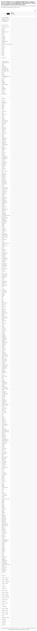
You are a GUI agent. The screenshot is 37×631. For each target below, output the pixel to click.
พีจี (2, 482)
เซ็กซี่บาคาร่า (4, 549)
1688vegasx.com (4, 102)
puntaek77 (3, 333)
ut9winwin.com (4, 429)
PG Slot (6, 590)
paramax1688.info (4, 285)
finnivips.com (4, 190)
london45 (3, 244)
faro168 (3, 186)
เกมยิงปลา (3, 544)
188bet (3, 106)
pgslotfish (3, 314)
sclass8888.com (4, 361)
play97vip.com (4, 320)
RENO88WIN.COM (4, 342)
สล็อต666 (3, 505)
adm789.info (4, 129)
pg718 (3, 296)
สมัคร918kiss (4, 610)
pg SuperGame (4, 292)
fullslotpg (3, 195)
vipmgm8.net (4, 435)
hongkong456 (4, 214)
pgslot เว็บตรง (4, 306)
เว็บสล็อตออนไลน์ (4, 560)
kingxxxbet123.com (5, 234)
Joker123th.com (4, 230)
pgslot (3, 80)
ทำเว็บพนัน (3, 468)
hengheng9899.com (5, 209)
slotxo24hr (3, 381)
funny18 (3, 196)
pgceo (3, 300)
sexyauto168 (4, 363)
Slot (2, 373)
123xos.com (3, 101)
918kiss (3, 65)
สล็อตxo (8, 617)
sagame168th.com (4, 354)
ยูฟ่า (2, 491)
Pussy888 (3, 334)
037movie (3, 100)
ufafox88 (3, 420)
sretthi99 (3, 385)
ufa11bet (3, 410)
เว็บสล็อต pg (3, 559)
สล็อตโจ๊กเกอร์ (4, 530)
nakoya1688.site (4, 266)
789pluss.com (4, 114)
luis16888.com (4, 249)
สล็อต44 (3, 501)
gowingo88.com (4, 206)
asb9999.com (4, 139)
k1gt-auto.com (4, 233)
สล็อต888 (3, 507)
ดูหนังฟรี (3, 87)
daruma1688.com (4, 171)
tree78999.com (4, 407)
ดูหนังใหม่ (3, 459)
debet (2, 172)
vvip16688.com (4, 438)
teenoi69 (3, 397)
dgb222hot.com (4, 173)
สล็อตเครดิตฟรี (4, 519)
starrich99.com (4, 391)
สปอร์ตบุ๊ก (3, 496)
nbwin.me (3, 267)
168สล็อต (3, 105)
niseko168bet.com (4, 268)
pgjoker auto (4, 304)
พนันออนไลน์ (4, 481)
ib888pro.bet (4, 219)
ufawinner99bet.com (5, 424)
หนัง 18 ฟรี (3, 534)
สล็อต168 (3, 500)
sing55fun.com (4, 368)
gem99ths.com (4, 200)
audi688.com (4, 143)
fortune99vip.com (4, 191)
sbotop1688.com (4, 358)
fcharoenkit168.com (5, 187)
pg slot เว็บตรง (4, 290)
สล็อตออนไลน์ (4, 619)
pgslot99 (3, 310)
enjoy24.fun (3, 178)
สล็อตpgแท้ (3, 512)
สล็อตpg (3, 511)
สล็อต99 (3, 33)
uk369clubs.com (4, 425)
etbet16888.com (4, 181)
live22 (3, 240)
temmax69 (3, 599)
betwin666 (3, 154)
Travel (3, 406)
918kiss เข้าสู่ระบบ (4, 121)
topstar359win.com (5, 405)
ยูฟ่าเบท (3, 492)
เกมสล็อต (3, 546)
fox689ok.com (4, 192)
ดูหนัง (3, 73)
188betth (3, 107)
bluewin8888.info (4, 158)
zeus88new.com (4, 448)
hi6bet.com (3, 211)
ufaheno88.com (4, 421)
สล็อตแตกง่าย (4, 527)
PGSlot (3, 305)
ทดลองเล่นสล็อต (4, 462)
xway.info (3, 444)
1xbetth (3, 49)
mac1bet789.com (4, 253)
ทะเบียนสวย (3, 463)
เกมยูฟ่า (3, 545)
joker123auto (4, 228)
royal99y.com (4, 348)
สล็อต (2, 497)
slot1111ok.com (4, 376)
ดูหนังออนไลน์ (4, 57)
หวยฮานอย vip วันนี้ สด (5, 540)
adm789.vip (3, 130)
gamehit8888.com (4, 197)
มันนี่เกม (3, 488)
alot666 (3, 135)
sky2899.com (4, 371)
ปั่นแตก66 (3, 477)
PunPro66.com (4, 328)
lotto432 (3, 247)
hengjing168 (3, 210)
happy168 (3, 581)
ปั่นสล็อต (3, 476)
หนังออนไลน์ (4, 536)
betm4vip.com (4, 152)
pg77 (2, 297)
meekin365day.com (5, 258)
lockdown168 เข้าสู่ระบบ (5, 243)
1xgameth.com (4, 111)
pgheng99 (3, 81)
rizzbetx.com (4, 344)
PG (2, 287)
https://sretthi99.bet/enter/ (6, 215)
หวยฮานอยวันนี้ (4, 541)
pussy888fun (4, 335)
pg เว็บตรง (3, 295)
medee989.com (4, 257)
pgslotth (3, 315)
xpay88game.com (4, 443)
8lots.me (3, 116)
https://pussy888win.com (6, 76)
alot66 (3, 134)
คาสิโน (3, 450)
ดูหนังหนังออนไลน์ (4, 457)
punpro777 (3, 92)
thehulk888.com (4, 400)
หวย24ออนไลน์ (4, 539)
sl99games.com (4, 372)
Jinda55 (3, 224)
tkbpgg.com (3, 402)
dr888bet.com (4, 176)
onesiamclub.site (4, 276)
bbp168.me (3, 149)
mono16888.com (4, 263)
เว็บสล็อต (3, 558)
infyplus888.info (4, 221)
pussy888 (3, 42)
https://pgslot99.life (5, 41)
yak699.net (3, 445)
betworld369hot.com (5, 157)
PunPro (3, 325)
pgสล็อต (3, 319)
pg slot (3, 52)
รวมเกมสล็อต (4, 493)
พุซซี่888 (3, 486)
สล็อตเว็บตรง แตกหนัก (5, 524)
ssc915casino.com (5, 387)
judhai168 (3, 37)
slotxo (3, 45)
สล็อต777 (3, 506)
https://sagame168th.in (5, 70)
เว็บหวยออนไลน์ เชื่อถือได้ (6, 564)
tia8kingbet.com (4, 401)
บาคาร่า (3, 91)
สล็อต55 (3, 502)
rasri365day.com (4, 338)
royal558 (3, 347)
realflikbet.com (4, 339)
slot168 (3, 30)
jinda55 (3, 583)
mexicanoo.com (4, 259)
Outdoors (3, 278)
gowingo (3, 205)
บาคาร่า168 (3, 77)
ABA (2, 125)
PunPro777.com (4, 330)
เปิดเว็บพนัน (3, 550)
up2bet (3, 426)
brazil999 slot (4, 163)
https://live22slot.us (5, 84)
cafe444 (3, 167)
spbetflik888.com (4, 382)
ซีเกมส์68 (3, 454)
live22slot (3, 588)
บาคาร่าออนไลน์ (4, 473)
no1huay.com (4, 271)
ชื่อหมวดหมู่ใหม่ (4, 453)
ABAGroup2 (3, 126)
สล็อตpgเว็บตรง (4, 617)
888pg (3, 115)
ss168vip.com (4, 386)
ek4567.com (3, 177)
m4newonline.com (4, 252)
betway (3, 153)
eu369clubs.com (4, 183)
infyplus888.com (4, 220)
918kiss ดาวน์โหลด (5, 120)
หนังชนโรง (3, 535)
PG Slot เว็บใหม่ (4, 291)
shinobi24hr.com (4, 367)
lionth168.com (4, 239)
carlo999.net (4, 168)
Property (3, 324)
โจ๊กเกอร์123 (4, 572)
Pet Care (3, 286)
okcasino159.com (4, 273)
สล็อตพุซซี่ (3, 516)
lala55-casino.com (4, 235)
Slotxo (8, 597)
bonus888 (3, 38)
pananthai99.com (4, 281)
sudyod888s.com (4, 392)
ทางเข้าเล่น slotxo (4, 467)
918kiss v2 (3, 119)
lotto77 (3, 248)
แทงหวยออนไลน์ (4, 569)
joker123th (3, 229)
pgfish (3, 301)
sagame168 (3, 352)
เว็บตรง (3, 553)
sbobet (3, 357)
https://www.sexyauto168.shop (7, 44)
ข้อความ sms (4, 449)
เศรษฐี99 (3, 565)
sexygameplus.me (4, 366)
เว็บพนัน (3, 555)
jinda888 (3, 225)
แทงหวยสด (3, 568)
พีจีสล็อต (3, 483)
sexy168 (3, 362)
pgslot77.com (4, 309)
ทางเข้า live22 (4, 464)
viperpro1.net (4, 434)
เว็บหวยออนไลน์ (4, 563)
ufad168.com (4, 419)
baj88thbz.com (4, 148)
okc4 (2, 272)
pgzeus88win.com (4, 316)
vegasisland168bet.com (5, 430)
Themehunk (27, 629)
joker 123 (3, 72)
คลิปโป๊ (3, 48)
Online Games (4, 277)
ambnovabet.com (4, 138)
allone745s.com (4, 133)
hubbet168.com (4, 216)
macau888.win (4, 254)
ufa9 (2, 415)
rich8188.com (4, 343)
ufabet (3, 416)
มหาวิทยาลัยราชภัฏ (5, 487)
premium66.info (4, 323)
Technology (3, 396)
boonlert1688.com (4, 162)
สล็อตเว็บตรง (4, 520)
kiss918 (3, 53)
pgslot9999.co (4, 311)
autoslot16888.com (5, 144)
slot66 (3, 34)
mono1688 (3, 262)
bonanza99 (3, 159)
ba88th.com (3, 145)
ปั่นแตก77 (3, 478)
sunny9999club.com (5, 393)
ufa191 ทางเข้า (4, 411)
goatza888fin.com (4, 201)
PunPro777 (3, 329)
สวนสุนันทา (3, 531)
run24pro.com (4, 349)
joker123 (3, 29)
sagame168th (4, 353)
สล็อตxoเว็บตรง (4, 515)
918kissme (3, 124)
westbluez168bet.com (5, 439)
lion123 (3, 238)
